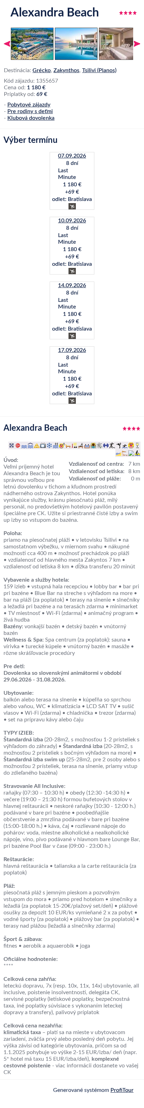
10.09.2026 (72, 220)
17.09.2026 (72, 350)
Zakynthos (66, 70)
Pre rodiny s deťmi (30, 111)
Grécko (42, 70)
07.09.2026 (72, 156)
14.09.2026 (72, 285)
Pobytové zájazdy (28, 105)
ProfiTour (122, 1090)
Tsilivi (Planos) (99, 70)
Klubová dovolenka (31, 118)
